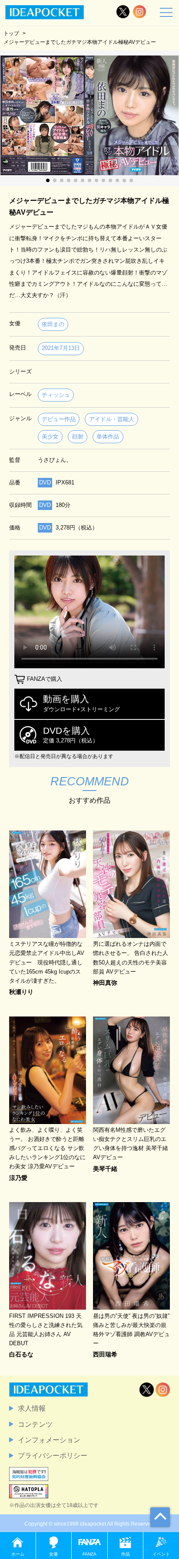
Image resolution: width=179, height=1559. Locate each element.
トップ (11, 33)
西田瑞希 (105, 1354)
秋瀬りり (21, 992)
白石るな (21, 1354)
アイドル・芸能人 (111, 419)
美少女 (50, 436)
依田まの (53, 324)
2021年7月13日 (61, 348)
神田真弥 (105, 983)
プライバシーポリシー (52, 1455)
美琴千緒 (105, 1169)
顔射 (77, 436)
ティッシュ (56, 395)
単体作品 (107, 436)
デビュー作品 (59, 419)
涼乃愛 (18, 1178)
